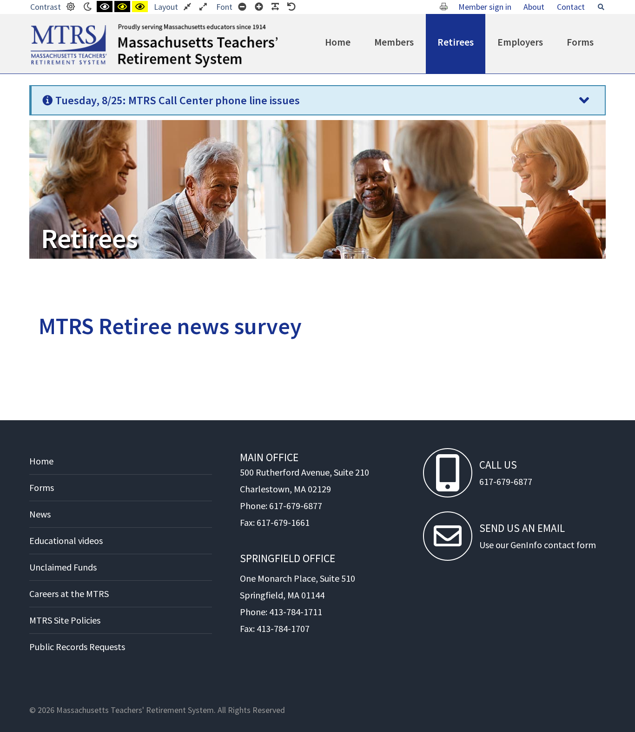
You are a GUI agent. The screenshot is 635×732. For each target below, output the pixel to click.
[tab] (317, 100)
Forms (580, 42)
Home (338, 42)
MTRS (41, 28)
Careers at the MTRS (69, 593)
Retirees (455, 42)
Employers (520, 42)
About (533, 6)
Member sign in (484, 6)
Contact (571, 6)
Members (394, 42)
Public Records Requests (77, 646)
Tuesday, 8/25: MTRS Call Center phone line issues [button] (177, 100)
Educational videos (66, 540)
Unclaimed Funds (63, 567)
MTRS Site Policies (64, 620)
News (40, 514)
